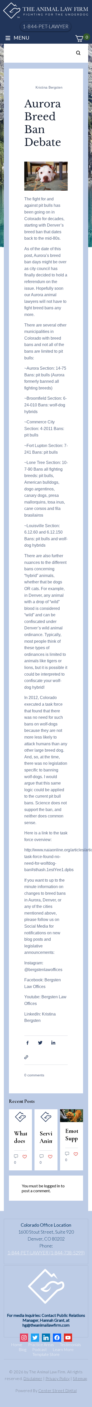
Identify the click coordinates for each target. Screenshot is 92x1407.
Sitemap (80, 1378)
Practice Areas (41, 1344)
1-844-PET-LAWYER (45, 26)
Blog (22, 1349)
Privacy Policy (57, 1378)
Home (16, 1344)
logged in (52, 1185)
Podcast (39, 1349)
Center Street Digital (57, 1390)
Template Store (46, 1354)
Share (26, 1056)
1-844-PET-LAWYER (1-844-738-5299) (46, 1252)
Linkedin (53, 1042)
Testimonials (70, 1344)
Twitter (40, 1042)
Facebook (26, 1042)
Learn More (63, 1349)
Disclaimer (33, 1378)
